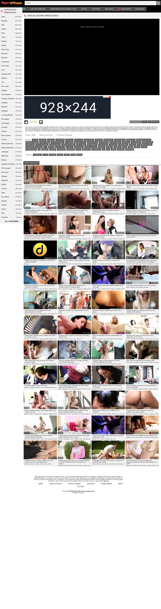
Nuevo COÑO (136, 142)
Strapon (11, 201)
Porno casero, (61, 189)
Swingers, (94, 214)
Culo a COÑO (89, 140)
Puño (73, 155)
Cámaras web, (66, 214)
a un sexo (69, 147)
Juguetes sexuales (11, 164)
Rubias (79, 155)
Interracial (11, 172)
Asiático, (60, 214)
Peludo (67, 155)
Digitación (11, 156)
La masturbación (11, 115)
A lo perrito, (134, 189)
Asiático (11, 78)
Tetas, (93, 189)
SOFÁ (113, 149)
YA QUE (132, 144)
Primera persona (11, 144)
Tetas (155, 189)
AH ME (35, 140)
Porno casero (117, 364)
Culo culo (42, 140)
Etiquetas (139, 9)
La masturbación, (45, 189)
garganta (45, 149)
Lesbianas (79, 339)
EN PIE (51, 147)
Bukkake (146, 287)
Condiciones (106, 484)
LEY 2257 (80, 486)
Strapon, (119, 264)
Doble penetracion (11, 148)
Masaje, (150, 214)
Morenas (11, 58)
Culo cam (51, 140)
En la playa (11, 119)
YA (103, 149)
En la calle (11, 86)
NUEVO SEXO (147, 142)
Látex (11, 193)
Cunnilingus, (27, 214)
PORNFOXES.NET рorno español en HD (81, 491)
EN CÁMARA (92, 144)
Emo (11, 213)
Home (40, 484)
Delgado (11, 90)
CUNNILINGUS (31, 149)
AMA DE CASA (92, 142)
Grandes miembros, (89, 414)
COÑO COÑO (44, 142)
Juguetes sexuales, (121, 189)
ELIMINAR (70, 149)
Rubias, (26, 189)
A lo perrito (11, 62)
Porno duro (11, 66)
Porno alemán (11, 94)
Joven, (67, 189)
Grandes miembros (11, 98)
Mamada (52, 155)
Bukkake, (155, 389)
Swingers (11, 103)
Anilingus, (112, 289)
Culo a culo (78, 140)
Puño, (121, 214)
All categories (12, 221)
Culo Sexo (69, 140)
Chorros (11, 188)
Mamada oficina (55, 144)
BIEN (130, 147)
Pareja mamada (120, 140)
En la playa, (156, 362)
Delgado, (98, 189)
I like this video (26, 122)
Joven (45, 155)
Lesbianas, (113, 189)
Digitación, (51, 414)
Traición (124, 264)
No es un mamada (42, 144)
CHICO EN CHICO (57, 142)
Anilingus (11, 111)
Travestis (11, 217)
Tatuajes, (107, 439)
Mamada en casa (80, 142)
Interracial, (150, 264)
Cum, (30, 189)
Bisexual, (141, 287)
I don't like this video (41, 122)
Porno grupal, (116, 214)
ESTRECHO (96, 149)
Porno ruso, (53, 189)
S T (45, 147)
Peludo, (103, 214)
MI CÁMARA (104, 142)
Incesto (11, 139)
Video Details (135, 122)
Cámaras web (11, 74)
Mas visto (109, 9)
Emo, (142, 214)
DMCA (120, 484)
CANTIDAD (61, 149)
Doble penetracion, (137, 264)
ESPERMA (129, 149)
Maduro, (64, 264)
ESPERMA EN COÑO (144, 144)
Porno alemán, (40, 214)
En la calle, (103, 189)
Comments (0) (153, 122)
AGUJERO (86, 149)
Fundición (11, 180)
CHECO (109, 147)
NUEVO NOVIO (115, 142)
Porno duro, (47, 214)
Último (84, 9)
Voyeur (11, 209)
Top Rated (96, 9)
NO (108, 149)
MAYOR (52, 149)
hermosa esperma (90, 147)
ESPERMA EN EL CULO (34, 147)
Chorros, (147, 189)
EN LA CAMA (81, 144)
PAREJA (101, 147)
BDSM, (143, 189)
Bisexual (11, 53)
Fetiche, (34, 189)
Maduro (60, 155)
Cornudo (11, 127)
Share (144, 122)
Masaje (11, 160)
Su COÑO (69, 142)
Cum (11, 70)
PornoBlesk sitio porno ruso (63, 9)
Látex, (145, 214)
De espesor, (156, 339)
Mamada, (72, 189)
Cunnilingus (37, 155)
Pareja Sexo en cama (143, 140)
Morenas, (33, 214)
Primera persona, (55, 239)
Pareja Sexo (131, 140)
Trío (124, 214)
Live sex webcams (38, 9)
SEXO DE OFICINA (68, 144)
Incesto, (38, 189)
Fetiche (49, 464)
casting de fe (79, 147)
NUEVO (136, 147)
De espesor (11, 197)
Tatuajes (11, 176)
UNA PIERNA (123, 144)
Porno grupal (11, 168)
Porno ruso (86, 189)
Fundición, (128, 189)
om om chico (60, 147)
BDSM (11, 184)
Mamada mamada (32, 142)
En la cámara (103, 144)
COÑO (144, 147)
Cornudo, (149, 362)
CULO (78, 149)
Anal (11, 25)
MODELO (117, 147)
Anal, (139, 189)
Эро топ (106, 481)
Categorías (126, 9)
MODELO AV (108, 140)
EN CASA (99, 140)
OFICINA (121, 149)
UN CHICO (112, 144)
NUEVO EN (30, 144)
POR (124, 147)
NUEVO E (126, 142)
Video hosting (55, 484)
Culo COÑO (60, 140)
